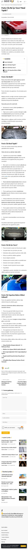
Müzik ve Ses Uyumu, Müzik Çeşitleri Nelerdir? (14, 349)
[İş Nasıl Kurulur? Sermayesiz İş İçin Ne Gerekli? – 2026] (23, 442)
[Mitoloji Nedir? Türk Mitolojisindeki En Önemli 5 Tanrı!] (23, 498)
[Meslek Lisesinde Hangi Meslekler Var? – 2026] (23, 483)
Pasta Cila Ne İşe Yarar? (10, 67)
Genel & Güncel (4, 444)
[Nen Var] (9, 1)
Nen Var (6, 368)
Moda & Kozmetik (4, 456)
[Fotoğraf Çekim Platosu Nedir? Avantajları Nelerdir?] (23, 464)
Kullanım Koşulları (6, 546)
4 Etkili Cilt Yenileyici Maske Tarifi (9, 454)
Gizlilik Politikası (15, 545)
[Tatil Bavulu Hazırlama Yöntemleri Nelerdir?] (23, 476)
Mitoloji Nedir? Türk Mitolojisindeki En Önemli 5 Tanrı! (8, 498)
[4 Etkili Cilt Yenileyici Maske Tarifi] (23, 456)
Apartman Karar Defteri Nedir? (9, 447)
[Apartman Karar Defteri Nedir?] (23, 449)
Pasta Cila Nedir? (8, 62)
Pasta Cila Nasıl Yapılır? (10, 64)
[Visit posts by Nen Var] (2, 368)
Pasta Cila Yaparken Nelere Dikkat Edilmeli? (12, 71)
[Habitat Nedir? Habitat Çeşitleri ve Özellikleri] (23, 491)
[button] (23, 546)
